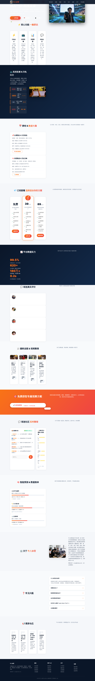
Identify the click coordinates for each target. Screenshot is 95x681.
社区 (69, 2)
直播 (56, 2)
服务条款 (75, 666)
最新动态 (62, 667)
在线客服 (62, 669)
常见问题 (82, 2)
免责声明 (75, 670)
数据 (60, 2)
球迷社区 (49, 667)
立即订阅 (28, 236)
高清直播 (36, 665)
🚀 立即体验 (15, 18)
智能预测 (36, 669)
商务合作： (71, 563)
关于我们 (62, 665)
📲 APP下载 (37, 18)
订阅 (64, 2)
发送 (30, 457)
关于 (77, 2)
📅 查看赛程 (26, 18)
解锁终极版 (40, 235)
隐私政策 (75, 668)
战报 (73, 2)
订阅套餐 (36, 671)
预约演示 (62, 671)
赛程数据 (36, 667)
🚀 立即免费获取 (24, 405)
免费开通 (15, 231)
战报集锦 (49, 669)
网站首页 (51, 2)
